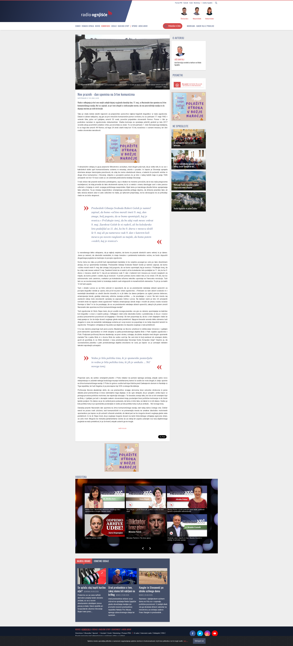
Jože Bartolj (179, 59)
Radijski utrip (123, 26)
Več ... (185, 641)
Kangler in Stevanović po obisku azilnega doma (151, 589)
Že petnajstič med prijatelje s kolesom (185, 144)
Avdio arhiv (143, 26)
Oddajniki (156, 633)
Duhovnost (116, 629)
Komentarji (105, 26)
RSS (163, 633)
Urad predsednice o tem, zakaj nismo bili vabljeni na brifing (121, 591)
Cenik (191, 2)
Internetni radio (146, 633)
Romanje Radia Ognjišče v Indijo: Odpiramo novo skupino (186, 186)
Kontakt (185, 2)
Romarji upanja (88, 26)
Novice (97, 26)
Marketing (197, 2)
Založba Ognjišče (207, 2)
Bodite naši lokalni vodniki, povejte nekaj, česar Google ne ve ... (187, 165)
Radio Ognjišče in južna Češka (185, 208)
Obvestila (87, 633)
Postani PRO (178, 2)
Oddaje (114, 26)
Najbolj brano (83, 561)
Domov (78, 26)
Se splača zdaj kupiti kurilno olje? (92, 589)
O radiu (136, 633)
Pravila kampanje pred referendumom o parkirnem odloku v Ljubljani (100, 636)
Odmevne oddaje (101, 561)
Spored (134, 26)
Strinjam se (199, 641)
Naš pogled (82, 98)
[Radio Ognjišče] (96, 13)
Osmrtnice (79, 633)
